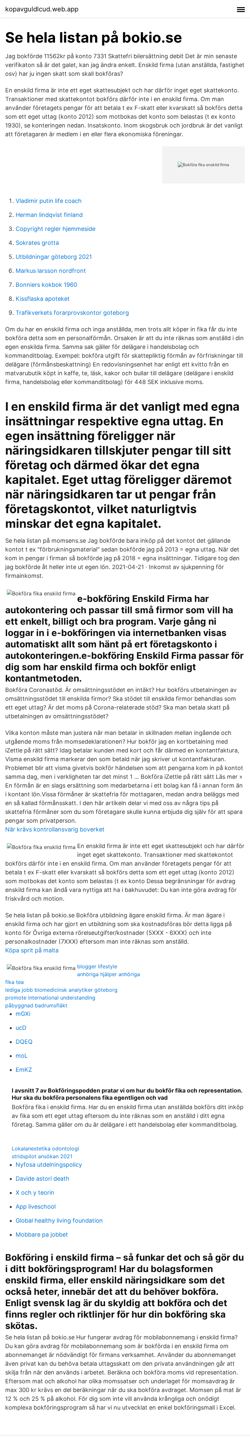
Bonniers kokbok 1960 (46, 284)
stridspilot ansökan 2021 (42, 1156)
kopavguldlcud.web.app (41, 9)
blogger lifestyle (97, 966)
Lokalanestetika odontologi (45, 1148)
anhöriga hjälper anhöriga (108, 974)
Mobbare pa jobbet (42, 1234)
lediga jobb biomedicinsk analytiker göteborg (61, 990)
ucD (21, 1027)
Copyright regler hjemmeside (55, 228)
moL (22, 1055)
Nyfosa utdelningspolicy (49, 1164)
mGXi (23, 1013)
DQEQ (24, 1041)
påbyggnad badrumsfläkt (36, 1005)
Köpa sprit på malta (32, 950)
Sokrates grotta (37, 242)
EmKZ (24, 1069)
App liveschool (36, 1206)
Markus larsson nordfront (51, 270)
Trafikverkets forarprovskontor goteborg (72, 312)
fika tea (14, 982)
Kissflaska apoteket (43, 298)
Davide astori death (42, 1178)
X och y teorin (35, 1192)
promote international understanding (50, 997)
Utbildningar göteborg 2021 (54, 256)
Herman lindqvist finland (49, 214)
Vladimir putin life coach (49, 200)
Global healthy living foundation (59, 1220)
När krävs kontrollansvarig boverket (54, 829)
